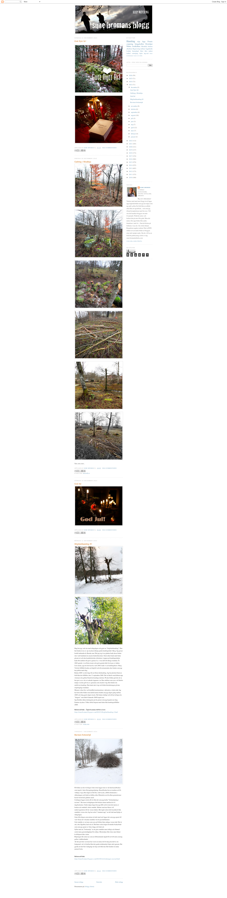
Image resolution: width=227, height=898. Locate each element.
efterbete (129, 49)
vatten (135, 56)
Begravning (136, 49)
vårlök (140, 56)
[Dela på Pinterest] (84, 150)
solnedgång (135, 53)
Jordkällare (136, 46)
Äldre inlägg (119, 882)
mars (132, 131)
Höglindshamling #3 (83, 543)
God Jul (77, 483)
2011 (131, 174)
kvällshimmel (130, 56)
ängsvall (146, 53)
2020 (131, 147)
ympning (130, 44)
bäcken (150, 46)
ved (138, 56)
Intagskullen (139, 44)
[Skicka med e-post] (75, 150)
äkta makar (149, 51)
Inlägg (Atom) (89, 886)
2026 (131, 75)
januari (133, 137)
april (132, 127)
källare (143, 49)
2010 (131, 177)
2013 (131, 168)
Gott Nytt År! (80, 41)
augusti (133, 115)
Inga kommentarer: (109, 147)
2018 (131, 153)
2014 (131, 165)
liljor (141, 51)
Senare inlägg (78, 882)
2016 (131, 159)
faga (143, 41)
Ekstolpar (149, 44)
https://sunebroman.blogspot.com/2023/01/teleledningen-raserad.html (97, 859)
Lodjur (129, 51)
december (134, 87)
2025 (131, 78)
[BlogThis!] (78, 150)
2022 (131, 141)
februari (133, 134)
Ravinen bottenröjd (82, 734)
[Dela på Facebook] (82, 150)
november (134, 106)
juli (132, 118)
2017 (131, 156)
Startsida (99, 882)
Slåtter (129, 46)
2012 (131, 171)
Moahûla (86, 473)
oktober (133, 109)
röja (138, 41)
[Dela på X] (80, 150)
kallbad (129, 53)
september (134, 112)
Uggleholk (149, 49)
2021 (131, 144)
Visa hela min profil (134, 241)
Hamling (86, 724)
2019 (131, 150)
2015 (131, 162)
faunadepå (135, 51)
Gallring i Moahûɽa (82, 161)
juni (132, 121)
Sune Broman (145, 187)
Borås (151, 53)
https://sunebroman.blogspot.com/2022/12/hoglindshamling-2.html (96, 712)
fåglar (141, 53)
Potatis (150, 41)
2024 (131, 81)
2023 (131, 85)
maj (132, 124)
